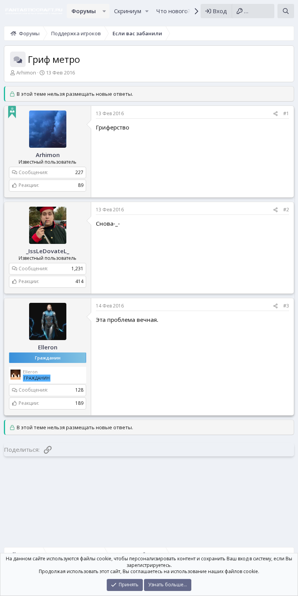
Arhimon (26, 72)
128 (79, 390)
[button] (104, 11)
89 (80, 185)
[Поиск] (285, 11)
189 (79, 403)
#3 (286, 305)
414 (79, 281)
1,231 (77, 268)
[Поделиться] (275, 113)
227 (79, 172)
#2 (286, 209)
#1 (286, 113)
